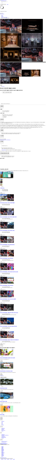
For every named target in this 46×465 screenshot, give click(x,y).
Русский (3, 455)
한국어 (2, 451)
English (2, 446)
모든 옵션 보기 (2, 375)
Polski (2, 454)
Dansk (2, 448)
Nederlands (3, 452)
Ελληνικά (3, 449)
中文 (2, 456)
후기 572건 (3, 86)
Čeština (2, 447)
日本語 (2, 453)
